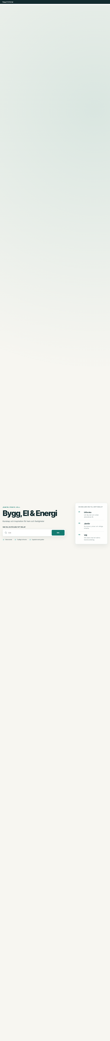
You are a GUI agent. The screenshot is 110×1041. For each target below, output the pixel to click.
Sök (58, 533)
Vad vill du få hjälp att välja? (14, 527)
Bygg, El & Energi (8, 2)
